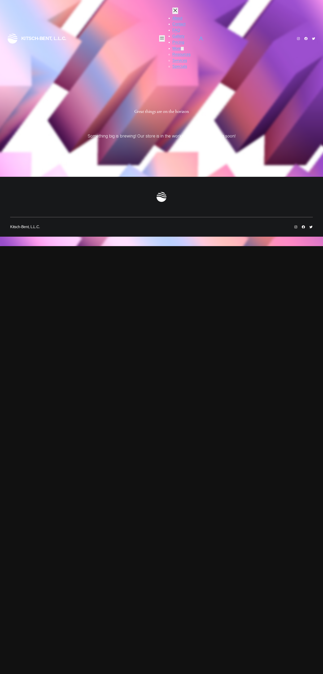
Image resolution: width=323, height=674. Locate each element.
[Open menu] (162, 38)
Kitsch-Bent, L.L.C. (43, 38)
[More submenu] (182, 48)
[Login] (201, 38)
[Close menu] (175, 11)
